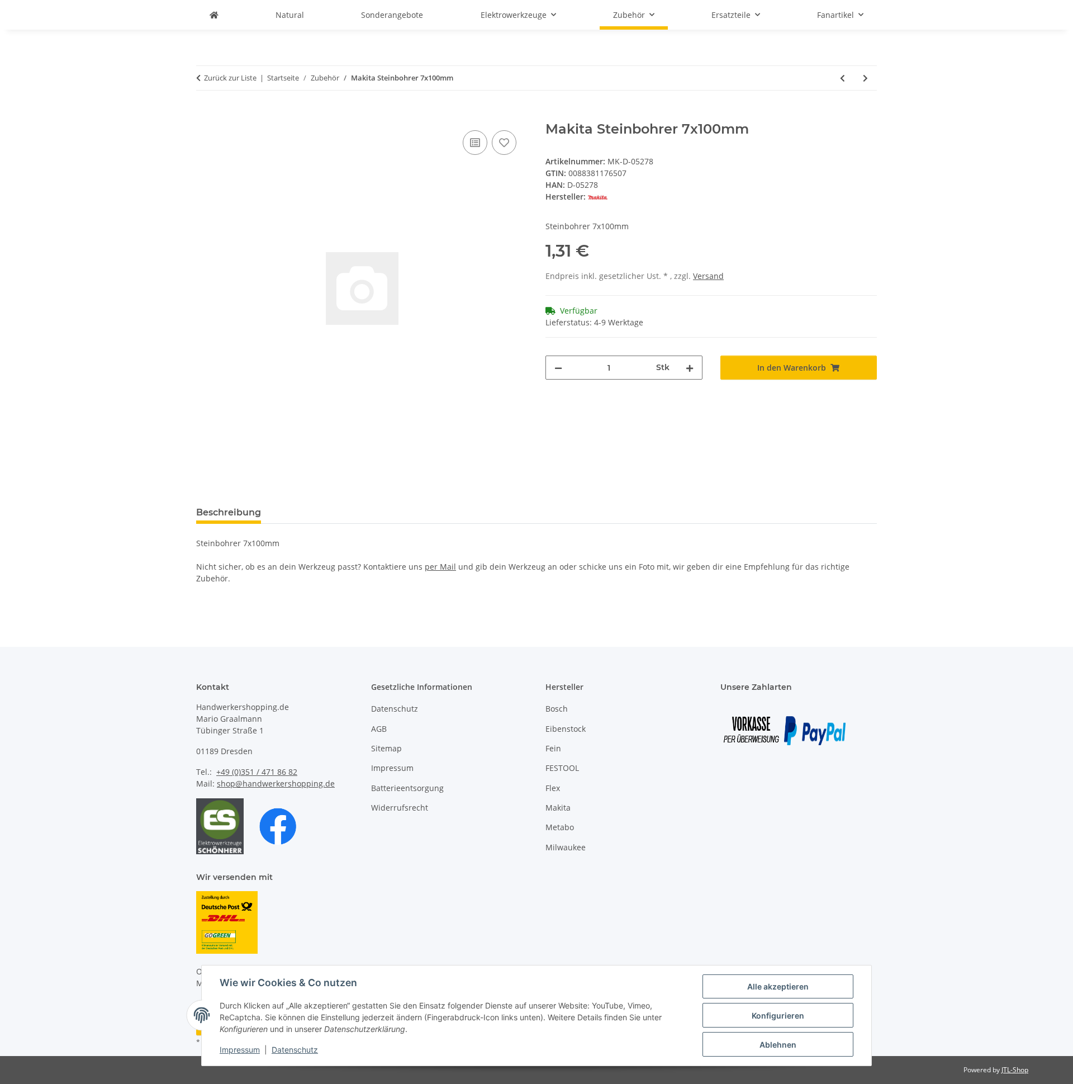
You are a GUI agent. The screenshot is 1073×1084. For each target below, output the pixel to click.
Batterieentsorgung (407, 788)
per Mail (440, 566)
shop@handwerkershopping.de (276, 783)
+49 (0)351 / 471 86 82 (256, 771)
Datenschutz (295, 1049)
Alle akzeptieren (778, 986)
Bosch (556, 708)
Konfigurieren (778, 1015)
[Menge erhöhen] (689, 367)
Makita (558, 807)
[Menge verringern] (558, 367)
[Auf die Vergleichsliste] (475, 142)
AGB (379, 728)
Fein (553, 748)
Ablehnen (777, 1044)
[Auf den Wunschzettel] (504, 142)
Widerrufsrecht (399, 807)
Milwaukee (565, 847)
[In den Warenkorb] (205, 115)
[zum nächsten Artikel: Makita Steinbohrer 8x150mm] (865, 78)
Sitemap (386, 748)
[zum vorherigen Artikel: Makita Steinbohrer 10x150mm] (842, 78)
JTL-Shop (1014, 1069)
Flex (552, 788)
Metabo (559, 827)
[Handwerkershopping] (214, 15)
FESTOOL (562, 768)
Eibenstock (565, 728)
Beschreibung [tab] (228, 512)
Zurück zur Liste (230, 78)
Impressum (240, 1049)
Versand (708, 276)
